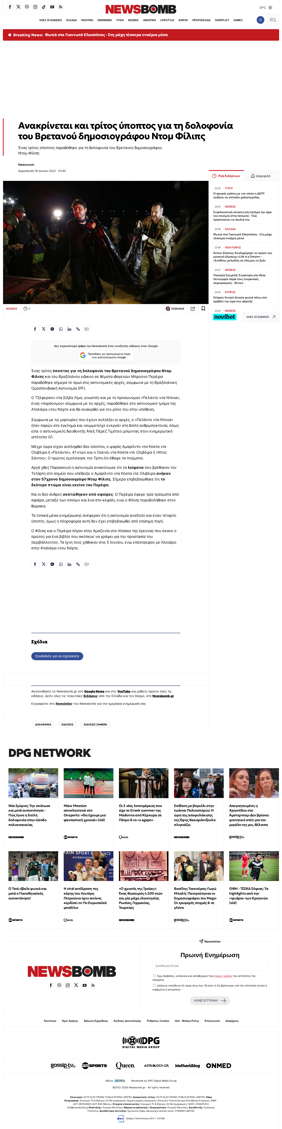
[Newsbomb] (72, 972)
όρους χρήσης (223, 975)
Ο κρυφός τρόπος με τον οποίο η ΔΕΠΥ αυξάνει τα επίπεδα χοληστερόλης (239, 195)
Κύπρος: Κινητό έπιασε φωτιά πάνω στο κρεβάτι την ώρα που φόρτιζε (240, 299)
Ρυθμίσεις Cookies (158, 1020)
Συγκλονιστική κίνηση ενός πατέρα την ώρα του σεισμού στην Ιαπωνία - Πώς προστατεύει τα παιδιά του (242, 216)
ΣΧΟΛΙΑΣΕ (177, 308)
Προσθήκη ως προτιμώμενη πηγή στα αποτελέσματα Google (109, 355)
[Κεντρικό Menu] (273, 20)
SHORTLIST (222, 20)
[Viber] (27, 7)
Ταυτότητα (50, 1020)
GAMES (238, 20)
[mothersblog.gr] (187, 1066)
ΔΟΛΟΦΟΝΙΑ (43, 724)
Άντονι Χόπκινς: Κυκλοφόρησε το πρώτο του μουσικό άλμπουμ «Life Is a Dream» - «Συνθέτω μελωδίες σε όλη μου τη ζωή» (242, 256)
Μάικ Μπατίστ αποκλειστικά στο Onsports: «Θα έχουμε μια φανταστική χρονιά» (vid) (85, 812)
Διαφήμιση (232, 1020)
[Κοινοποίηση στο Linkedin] (69, 329)
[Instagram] (35, 7)
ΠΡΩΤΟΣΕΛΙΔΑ (201, 20)
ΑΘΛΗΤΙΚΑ (149, 20)
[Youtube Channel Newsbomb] (52, 7)
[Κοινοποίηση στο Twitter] (44, 329)
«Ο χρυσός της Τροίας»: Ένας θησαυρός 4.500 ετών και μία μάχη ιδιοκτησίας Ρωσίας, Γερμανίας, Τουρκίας (140, 898)
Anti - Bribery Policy (187, 1020)
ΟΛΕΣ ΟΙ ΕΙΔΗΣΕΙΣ (50, 20)
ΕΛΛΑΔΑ (71, 20)
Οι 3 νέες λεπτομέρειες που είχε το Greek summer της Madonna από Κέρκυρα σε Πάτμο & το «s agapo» (140, 812)
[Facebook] (10, 7)
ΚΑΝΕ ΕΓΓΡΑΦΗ (206, 1000)
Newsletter (64, 703)
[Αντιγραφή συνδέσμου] (193, 308)
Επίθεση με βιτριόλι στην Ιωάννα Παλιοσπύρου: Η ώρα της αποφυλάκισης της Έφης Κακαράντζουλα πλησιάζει (194, 815)
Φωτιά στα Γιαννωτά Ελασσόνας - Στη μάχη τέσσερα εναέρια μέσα (106, 34)
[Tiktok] (44, 7)
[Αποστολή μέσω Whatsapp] (61, 329)
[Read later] (203, 308)
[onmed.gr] (218, 1066)
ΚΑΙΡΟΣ (183, 20)
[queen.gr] (125, 1066)
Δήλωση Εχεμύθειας (96, 1020)
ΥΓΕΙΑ (120, 20)
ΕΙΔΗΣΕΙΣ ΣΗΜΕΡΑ (95, 724)
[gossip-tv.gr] (63, 1066)
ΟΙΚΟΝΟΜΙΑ (104, 20)
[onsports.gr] (94, 1066)
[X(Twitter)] (18, 7)
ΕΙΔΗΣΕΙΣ (67, 724)
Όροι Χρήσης (70, 1020)
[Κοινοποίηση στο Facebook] (35, 329)
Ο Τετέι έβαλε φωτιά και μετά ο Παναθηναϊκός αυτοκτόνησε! (27, 893)
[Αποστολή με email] (87, 329)
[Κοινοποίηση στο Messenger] (52, 329)
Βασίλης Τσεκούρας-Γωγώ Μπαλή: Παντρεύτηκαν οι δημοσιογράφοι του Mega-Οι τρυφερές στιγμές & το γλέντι (195, 898)
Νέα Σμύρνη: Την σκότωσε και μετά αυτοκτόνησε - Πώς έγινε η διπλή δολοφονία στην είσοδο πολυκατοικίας (29, 815)
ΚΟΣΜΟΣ (133, 20)
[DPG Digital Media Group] (141, 1042)
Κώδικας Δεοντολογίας (127, 1020)
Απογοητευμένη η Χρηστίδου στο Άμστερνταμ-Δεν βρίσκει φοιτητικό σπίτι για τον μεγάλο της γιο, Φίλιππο (249, 815)
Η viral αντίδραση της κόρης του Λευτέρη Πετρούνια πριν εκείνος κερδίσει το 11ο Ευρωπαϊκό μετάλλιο (85, 898)
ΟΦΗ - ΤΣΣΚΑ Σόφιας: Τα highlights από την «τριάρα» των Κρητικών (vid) (248, 895)
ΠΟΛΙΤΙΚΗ (87, 20)
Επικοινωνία (212, 1020)
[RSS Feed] (60, 7)
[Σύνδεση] (260, 20)
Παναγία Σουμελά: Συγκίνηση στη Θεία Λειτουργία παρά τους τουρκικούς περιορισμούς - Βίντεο (239, 279)
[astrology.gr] (156, 1066)
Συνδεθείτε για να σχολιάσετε (57, 656)
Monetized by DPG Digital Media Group (154, 1080)
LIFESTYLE (167, 20)
